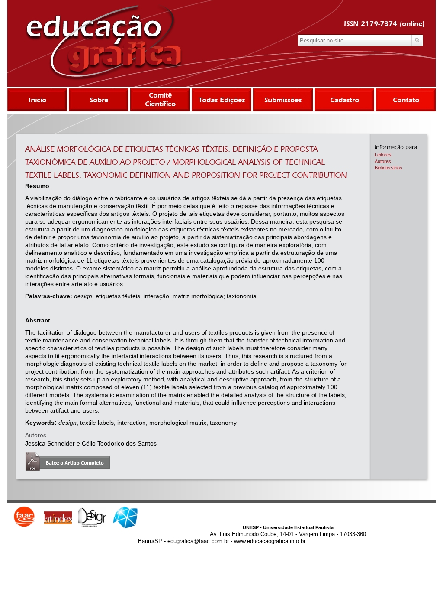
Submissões (283, 100)
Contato (406, 100)
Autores (383, 161)
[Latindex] (58, 517)
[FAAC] (24, 517)
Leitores (383, 154)
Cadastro (344, 100)
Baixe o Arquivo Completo (67, 461)
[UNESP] (125, 517)
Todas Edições (222, 100)
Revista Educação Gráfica (104, 42)
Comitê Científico (160, 99)
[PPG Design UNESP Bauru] (92, 517)
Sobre (99, 100)
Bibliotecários (388, 167)
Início (37, 100)
